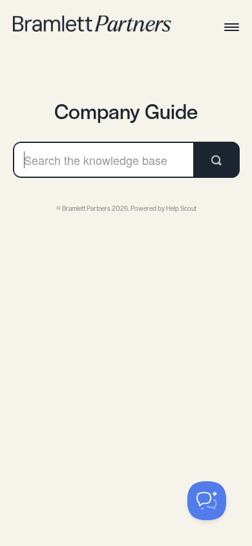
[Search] (216, 160)
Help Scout (181, 208)
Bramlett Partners (86, 208)
